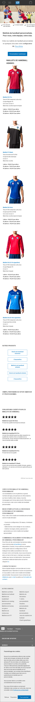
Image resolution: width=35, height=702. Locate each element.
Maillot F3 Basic (8, 152)
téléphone (5, 577)
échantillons (17, 544)
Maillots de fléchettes (22, 595)
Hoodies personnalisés (23, 605)
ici (8, 561)
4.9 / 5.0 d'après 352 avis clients (31, 25)
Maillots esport (24, 592)
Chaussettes (17, 359)
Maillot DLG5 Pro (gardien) (11, 262)
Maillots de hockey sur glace (8, 607)
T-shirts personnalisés (23, 600)
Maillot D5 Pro (7, 97)
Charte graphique (25, 620)
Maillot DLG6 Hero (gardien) (12, 317)
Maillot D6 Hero (8, 207)
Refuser (7, 697)
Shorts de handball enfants (17, 373)
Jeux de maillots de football (25, 617)
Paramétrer (13, 697)
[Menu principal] (10, 3)
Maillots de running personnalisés (8, 602)
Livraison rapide (19, 24)
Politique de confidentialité (20, 690)
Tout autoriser (24, 697)
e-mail (13, 577)
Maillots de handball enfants (17, 366)
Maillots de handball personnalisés (23, 611)
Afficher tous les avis (27, 478)
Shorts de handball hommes (18, 352)
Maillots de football (8, 594)
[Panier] (30, 2)
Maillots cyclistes (7, 592)
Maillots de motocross (5, 612)
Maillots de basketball (5, 598)
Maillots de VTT (7, 615)
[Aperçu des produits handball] (4, 3)
